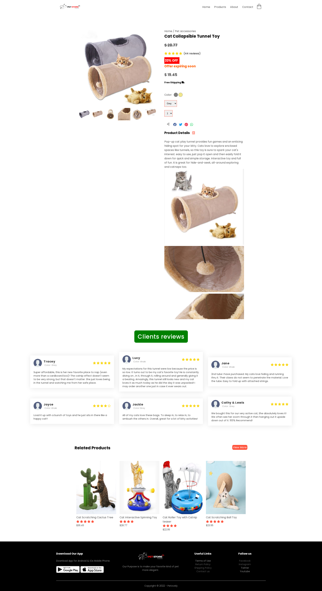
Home (206, 7)
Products (220, 7)
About (234, 7)
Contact (247, 7)
